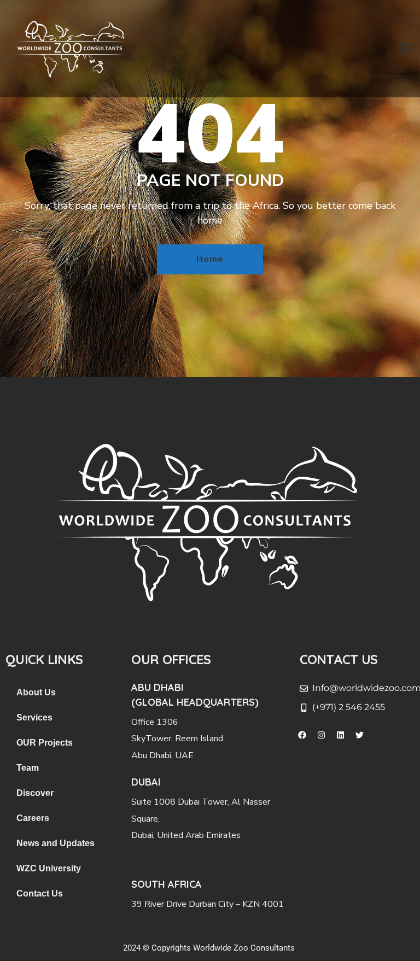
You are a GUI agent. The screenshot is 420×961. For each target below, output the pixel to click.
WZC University (48, 868)
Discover (35, 793)
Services (34, 717)
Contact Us (39, 893)
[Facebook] (302, 735)
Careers (32, 818)
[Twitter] (360, 735)
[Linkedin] (340, 735)
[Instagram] (321, 735)
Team (27, 767)
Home (209, 259)
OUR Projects (44, 742)
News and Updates (55, 843)
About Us (36, 692)
